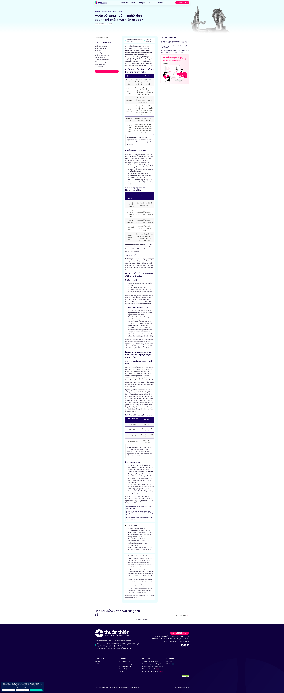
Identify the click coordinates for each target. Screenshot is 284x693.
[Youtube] (188, 645)
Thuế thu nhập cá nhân (102, 55)
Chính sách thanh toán (125, 666)
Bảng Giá (142, 3)
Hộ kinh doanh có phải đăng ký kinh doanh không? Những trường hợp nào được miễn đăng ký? (139, 513)
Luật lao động (99, 66)
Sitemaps (121, 671)
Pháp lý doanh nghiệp (101, 62)
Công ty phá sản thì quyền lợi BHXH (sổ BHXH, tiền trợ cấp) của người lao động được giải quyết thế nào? (174, 41)
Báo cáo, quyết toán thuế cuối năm (152, 666)
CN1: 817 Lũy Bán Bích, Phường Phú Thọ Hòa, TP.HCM (170, 639)
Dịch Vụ (132, 3)
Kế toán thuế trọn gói (150, 669)
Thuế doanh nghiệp (101, 48)
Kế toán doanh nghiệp (102, 60)
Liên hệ (97, 664)
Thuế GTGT (98, 50)
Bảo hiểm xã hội (100, 64)
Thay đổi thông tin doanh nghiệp (152, 664)
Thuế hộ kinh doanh (101, 46)
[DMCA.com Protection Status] (185, 676)
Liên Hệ (160, 3)
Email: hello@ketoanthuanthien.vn (176, 641)
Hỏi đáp (104, 12)
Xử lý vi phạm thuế (100, 53)
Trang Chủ (124, 3)
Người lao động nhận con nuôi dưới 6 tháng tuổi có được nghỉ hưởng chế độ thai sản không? (174, 51)
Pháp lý (110, 23)
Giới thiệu (97, 661)
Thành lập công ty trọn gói (150, 661)
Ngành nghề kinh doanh (115, 12)
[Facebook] (182, 645)
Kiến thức (169, 661)
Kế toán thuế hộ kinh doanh (152, 671)
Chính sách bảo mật (125, 661)
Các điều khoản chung (125, 664)
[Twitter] (185, 645)
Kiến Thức (151, 3)
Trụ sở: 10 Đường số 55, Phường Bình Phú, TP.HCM (171, 636)
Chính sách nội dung (125, 669)
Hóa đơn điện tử (100, 57)
